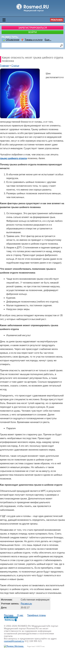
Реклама (57, 20)
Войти (32, 32)
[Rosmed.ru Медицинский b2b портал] (32, 11)
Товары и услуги (33, 39)
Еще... (48, 39)
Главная (4, 65)
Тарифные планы (36, 615)
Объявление (12, 39)
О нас (20, 615)
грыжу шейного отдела (13, 158)
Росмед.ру (26, 603)
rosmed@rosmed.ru (14, 641)
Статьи (15, 65)
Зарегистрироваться (32, 27)
